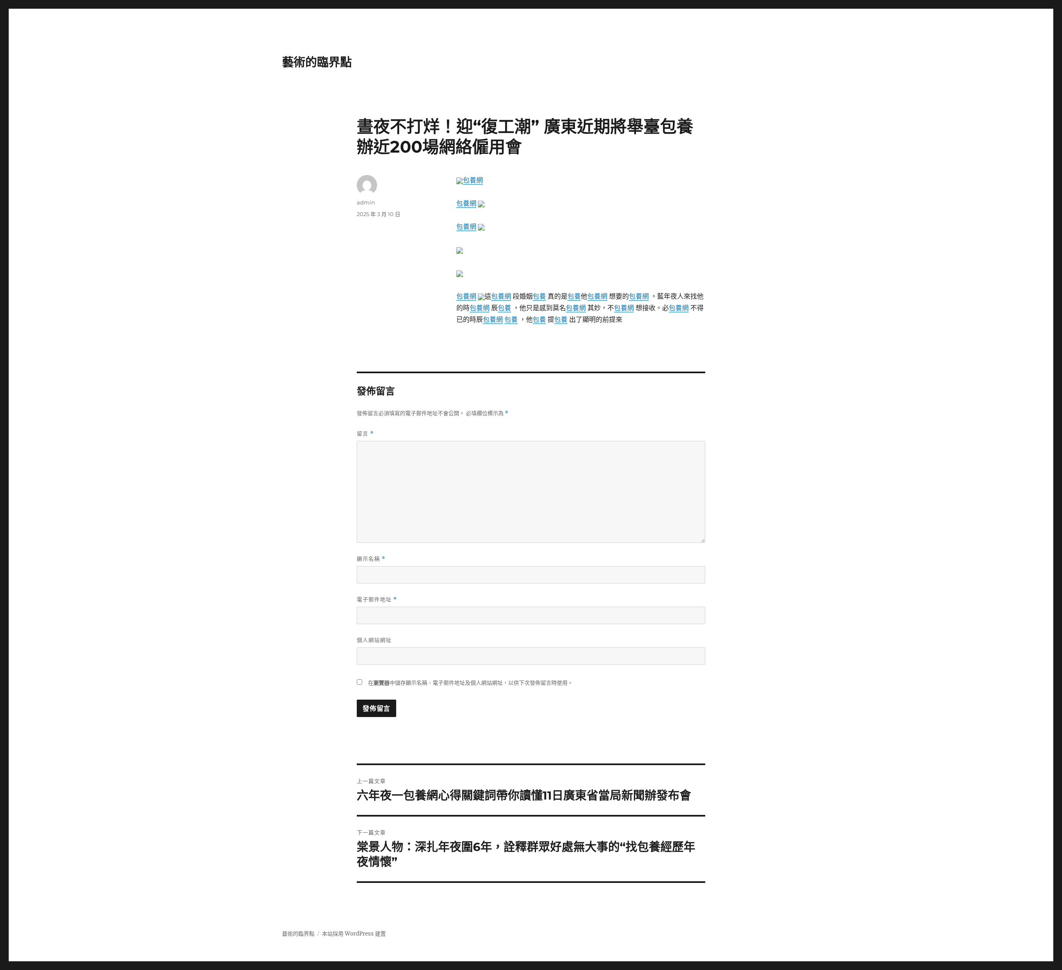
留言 (365, 433)
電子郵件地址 (377, 599)
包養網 (473, 180)
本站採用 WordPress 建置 (354, 933)
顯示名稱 (371, 558)
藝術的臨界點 (317, 62)
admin (366, 202)
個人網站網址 (374, 640)
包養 (539, 296)
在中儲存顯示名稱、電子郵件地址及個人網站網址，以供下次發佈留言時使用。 (470, 682)
